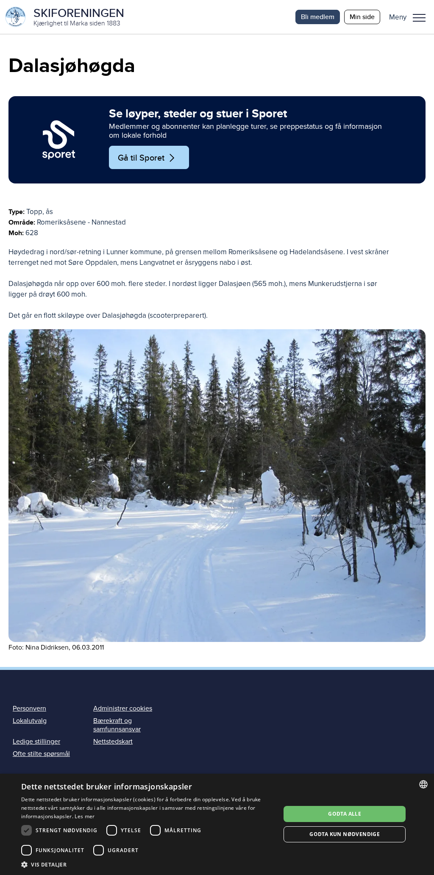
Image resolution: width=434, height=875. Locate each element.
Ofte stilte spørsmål (41, 754)
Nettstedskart (113, 741)
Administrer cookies (122, 708)
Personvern (29, 708)
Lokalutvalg (30, 721)
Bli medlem (317, 17)
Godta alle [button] (344, 813)
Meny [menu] (419, 17)
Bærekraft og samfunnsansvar (117, 725)
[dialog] (217, 824)
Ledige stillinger (36, 741)
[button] (410, 17)
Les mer (85, 816)
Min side (362, 17)
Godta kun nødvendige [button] (344, 834)
